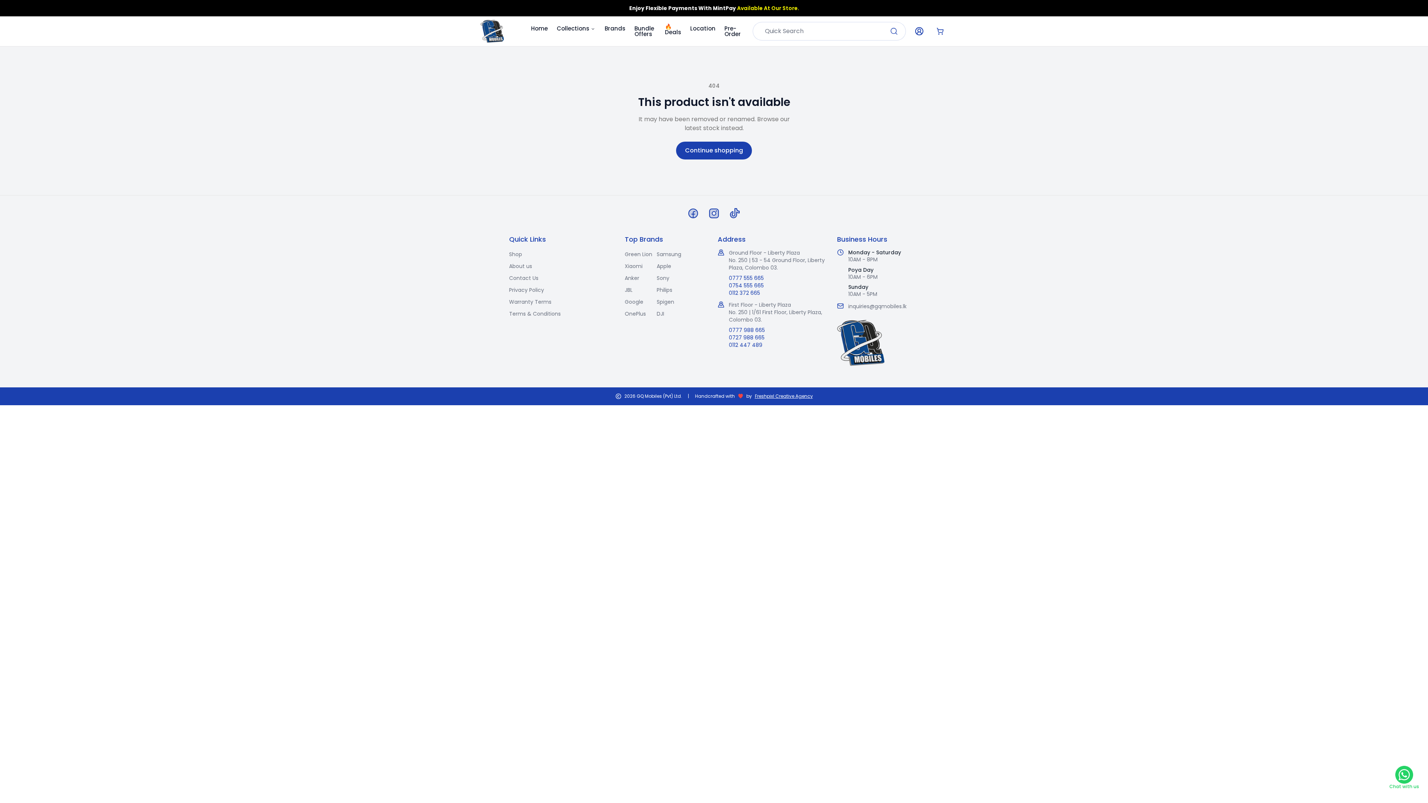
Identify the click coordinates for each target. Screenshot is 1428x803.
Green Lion (638, 254)
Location (702, 28)
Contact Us (523, 278)
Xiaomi (634, 266)
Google (634, 302)
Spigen (665, 302)
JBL (629, 290)
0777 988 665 (747, 330)
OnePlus (635, 313)
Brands (615, 28)
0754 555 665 (746, 285)
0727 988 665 (747, 337)
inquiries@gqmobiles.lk (877, 306)
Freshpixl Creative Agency (784, 396)
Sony (663, 278)
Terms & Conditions (535, 313)
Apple (664, 266)
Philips (664, 290)
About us (520, 266)
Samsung (669, 254)
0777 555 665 (746, 278)
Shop (515, 254)
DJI (660, 313)
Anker (632, 278)
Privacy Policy (526, 290)
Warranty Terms (530, 302)
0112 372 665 (744, 293)
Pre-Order (732, 31)
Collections (573, 28)
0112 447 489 (745, 345)
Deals (673, 27)
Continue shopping (714, 150)
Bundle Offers (644, 31)
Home (539, 28)
